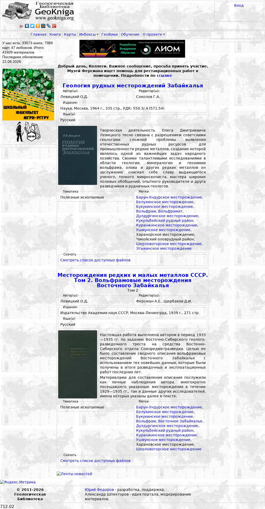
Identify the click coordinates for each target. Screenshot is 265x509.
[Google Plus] (54, 25)
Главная (38, 34)
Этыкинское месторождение (164, 248)
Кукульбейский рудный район (164, 220)
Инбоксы (87, 34)
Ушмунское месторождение (163, 230)
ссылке (164, 75)
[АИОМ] (133, 49)
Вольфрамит (170, 211)
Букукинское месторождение (164, 206)
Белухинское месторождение (165, 202)
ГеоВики (109, 34)
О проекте (152, 34)
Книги (55, 34)
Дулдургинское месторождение (167, 216)
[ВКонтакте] (27, 25)
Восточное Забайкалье (180, 421)
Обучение (130, 34)
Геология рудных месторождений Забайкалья (133, 86)
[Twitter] (32, 25)
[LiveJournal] (48, 25)
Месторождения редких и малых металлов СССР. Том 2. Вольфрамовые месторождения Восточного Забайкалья (132, 280)
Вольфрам (146, 211)
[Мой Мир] (43, 25)
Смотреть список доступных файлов (95, 260)
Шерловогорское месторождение (169, 244)
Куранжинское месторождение (166, 225)
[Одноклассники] (38, 25)
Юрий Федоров (99, 490)
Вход (239, 5)
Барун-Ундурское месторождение (169, 197)
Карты (70, 34)
